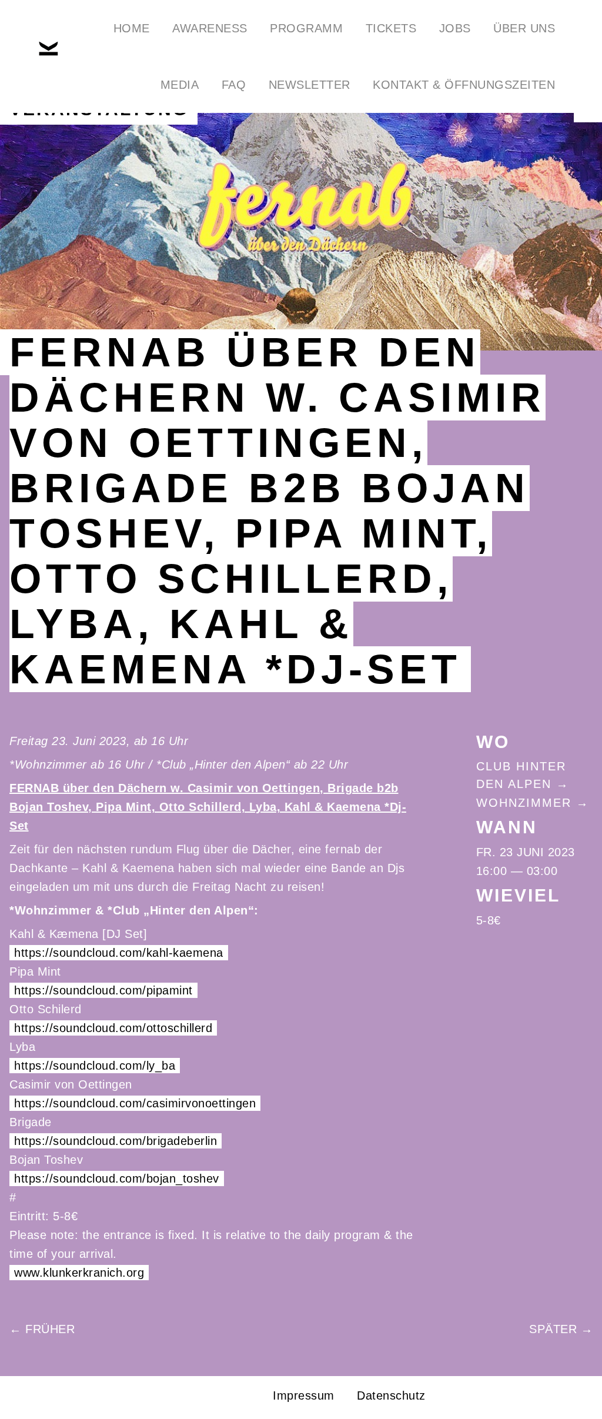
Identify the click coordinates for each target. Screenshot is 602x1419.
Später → (561, 1329)
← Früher (42, 1329)
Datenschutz (391, 1395)
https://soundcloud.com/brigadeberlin (115, 1140)
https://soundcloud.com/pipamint (103, 990)
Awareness (210, 28)
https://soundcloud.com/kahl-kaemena (118, 952)
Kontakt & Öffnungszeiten (464, 84)
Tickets (391, 28)
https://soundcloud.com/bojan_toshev (116, 1178)
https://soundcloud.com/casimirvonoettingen (135, 1103)
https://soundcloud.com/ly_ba (94, 1065)
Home (131, 28)
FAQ (234, 84)
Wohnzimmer (523, 802)
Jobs (455, 28)
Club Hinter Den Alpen (521, 775)
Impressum (304, 1395)
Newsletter (309, 84)
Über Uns (524, 28)
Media (179, 84)
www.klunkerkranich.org (79, 1272)
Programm (306, 28)
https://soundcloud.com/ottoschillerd (113, 1027)
